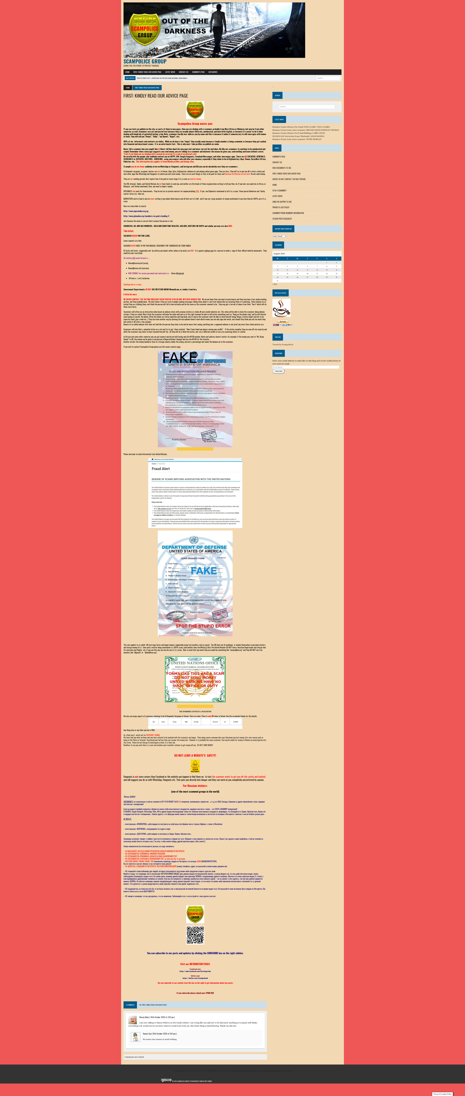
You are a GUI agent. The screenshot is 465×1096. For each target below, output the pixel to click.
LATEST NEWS (170, 72)
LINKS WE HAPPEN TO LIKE (282, 201)
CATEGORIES (212, 72)
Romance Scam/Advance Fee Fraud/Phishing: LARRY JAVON (298, 133)
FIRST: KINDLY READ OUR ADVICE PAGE (147, 72)
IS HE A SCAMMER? (279, 190)
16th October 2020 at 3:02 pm (162, 1017)
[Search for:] (307, 107)
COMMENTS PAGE (198, 72)
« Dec (274, 284)
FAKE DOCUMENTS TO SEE (281, 167)
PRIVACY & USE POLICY (280, 207)
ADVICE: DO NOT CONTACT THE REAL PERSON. (289, 179)
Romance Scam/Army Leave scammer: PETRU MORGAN (296, 139)
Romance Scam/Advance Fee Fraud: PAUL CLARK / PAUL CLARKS (301, 127)
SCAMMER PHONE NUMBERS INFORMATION (288, 213)
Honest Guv (147, 1033)
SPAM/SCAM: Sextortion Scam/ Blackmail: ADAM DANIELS (298, 136)
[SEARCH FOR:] (328, 77)
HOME (127, 72)
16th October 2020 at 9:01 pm (164, 1033)
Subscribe (278, 371)
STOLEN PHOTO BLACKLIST (282, 218)
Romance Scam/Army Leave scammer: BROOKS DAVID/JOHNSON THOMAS (305, 130)
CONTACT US (183, 72)
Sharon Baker (144, 1017)
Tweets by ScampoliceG (282, 344)
